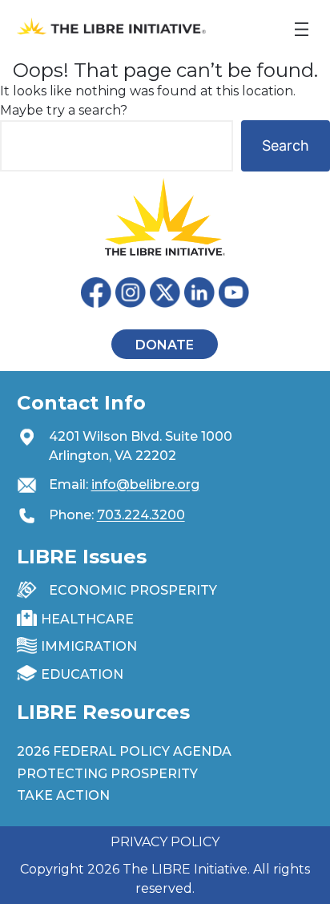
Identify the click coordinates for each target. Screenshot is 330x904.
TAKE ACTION (63, 795)
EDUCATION (82, 674)
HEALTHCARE (87, 619)
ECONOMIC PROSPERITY (133, 590)
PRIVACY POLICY (165, 842)
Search (285, 145)
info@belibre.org (145, 484)
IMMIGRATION (89, 646)
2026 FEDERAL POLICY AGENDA (124, 751)
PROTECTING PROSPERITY (107, 773)
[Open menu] (301, 29)
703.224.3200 (141, 515)
